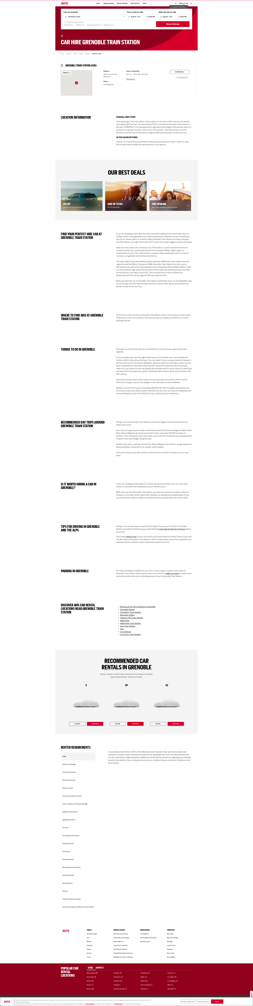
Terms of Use (118, 1004)
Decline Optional (203, 1001)
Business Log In (145, 941)
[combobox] (95, 17)
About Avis (170, 934)
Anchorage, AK (91, 977)
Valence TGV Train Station (131, 618)
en (175, 3)
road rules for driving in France (172, 529)
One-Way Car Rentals (120, 949)
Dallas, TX (144, 977)
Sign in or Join (183, 3)
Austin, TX (90, 985)
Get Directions (179, 72)
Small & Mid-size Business (148, 938)
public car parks (172, 573)
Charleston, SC (118, 977)
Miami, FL (170, 985)
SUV (88, 938)
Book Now (95, 724)
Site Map (169, 941)
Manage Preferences (188, 1001)
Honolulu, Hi (144, 989)
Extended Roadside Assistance (123, 953)
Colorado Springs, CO (120, 989)
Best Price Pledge (172, 938)
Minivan (89, 941)
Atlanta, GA (90, 981)
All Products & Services (120, 934)
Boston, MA (90, 989)
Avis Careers (171, 953)
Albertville (124, 620)
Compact (89, 945)
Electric (89, 953)
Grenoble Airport (127, 609)
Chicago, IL (117, 985)
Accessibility (171, 957)
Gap (122, 629)
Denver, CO (144, 981)
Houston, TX (171, 973)
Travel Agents (144, 934)
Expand (65, 73)
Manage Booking (109, 3)
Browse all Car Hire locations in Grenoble (137, 607)
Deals (144, 3)
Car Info (77, 724)
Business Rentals (122, 3)
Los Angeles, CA (173, 981)
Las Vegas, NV (172, 977)
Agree (217, 1001)
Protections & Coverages (121, 938)
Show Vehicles (172, 24)
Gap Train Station (127, 626)
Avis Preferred (135, 3)
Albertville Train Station (130, 623)
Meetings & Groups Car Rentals (123, 957)
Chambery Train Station (130, 612)
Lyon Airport (125, 631)
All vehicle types (92, 934)
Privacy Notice (90, 1004)
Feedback (170, 949)
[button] (76, 82)
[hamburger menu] (191, 3)
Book (98, 3)
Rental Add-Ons (118, 941)
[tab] (91, 967)
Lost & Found (171, 945)
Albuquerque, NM (92, 973)
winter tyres (131, 536)
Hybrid (89, 949)
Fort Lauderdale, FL (147, 985)
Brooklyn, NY (118, 973)
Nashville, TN (172, 989)
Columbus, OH (145, 973)
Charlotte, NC (118, 981)
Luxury (89, 957)
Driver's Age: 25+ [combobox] (68, 25)
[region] (126, 1001)
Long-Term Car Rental (120, 945)
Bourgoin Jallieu (127, 615)
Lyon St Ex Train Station (130, 634)
